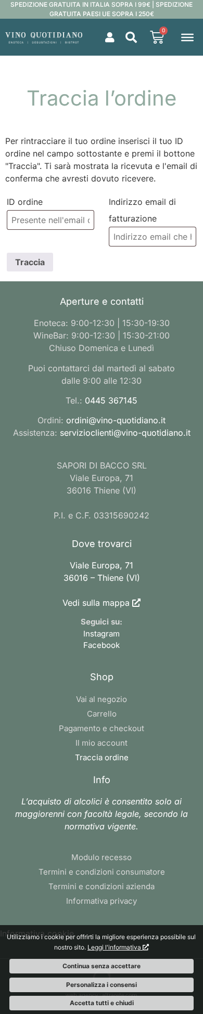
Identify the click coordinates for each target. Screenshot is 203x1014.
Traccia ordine (102, 757)
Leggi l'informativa (115, 947)
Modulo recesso (101, 857)
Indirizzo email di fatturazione (142, 210)
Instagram (101, 634)
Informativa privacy (101, 901)
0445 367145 (111, 400)
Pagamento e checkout (101, 728)
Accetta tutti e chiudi (102, 1003)
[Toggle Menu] (187, 37)
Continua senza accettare (101, 966)
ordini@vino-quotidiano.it (116, 420)
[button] (131, 37)
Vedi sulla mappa (96, 602)
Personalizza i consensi (101, 985)
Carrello (102, 714)
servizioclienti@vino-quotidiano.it (125, 432)
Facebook (101, 645)
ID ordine (25, 202)
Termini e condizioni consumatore (102, 872)
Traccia (30, 262)
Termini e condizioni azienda (101, 886)
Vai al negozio (101, 699)
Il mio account (101, 743)
